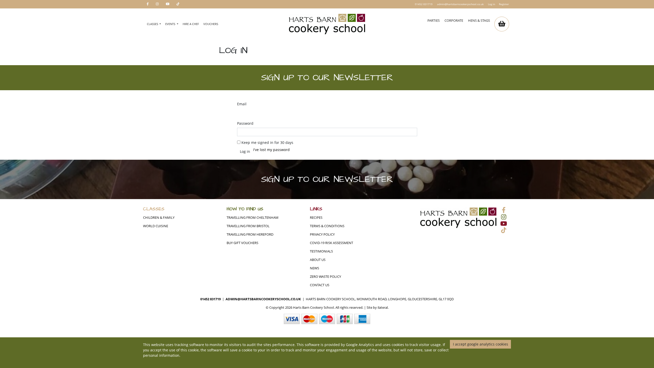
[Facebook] (147, 4)
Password (245, 123)
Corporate (454, 20)
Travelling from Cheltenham (252, 217)
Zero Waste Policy (325, 276)
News (314, 268)
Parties (433, 20)
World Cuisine (155, 226)
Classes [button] (153, 24)
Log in (491, 4)
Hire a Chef (191, 24)
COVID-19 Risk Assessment (331, 243)
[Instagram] (157, 4)
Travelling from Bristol (248, 226)
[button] (501, 24)
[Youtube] (167, 4)
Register (504, 4)
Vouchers (210, 24)
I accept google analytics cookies (480, 344)
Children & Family (158, 217)
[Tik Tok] (178, 4)
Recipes (316, 217)
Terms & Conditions (327, 226)
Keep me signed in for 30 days (267, 142)
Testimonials (321, 251)
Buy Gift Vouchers (242, 243)
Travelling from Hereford (250, 234)
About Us (317, 260)
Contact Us (319, 285)
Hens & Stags (479, 20)
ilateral (383, 307)
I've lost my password (271, 149)
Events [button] (170, 24)
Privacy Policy (322, 234)
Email (242, 103)
